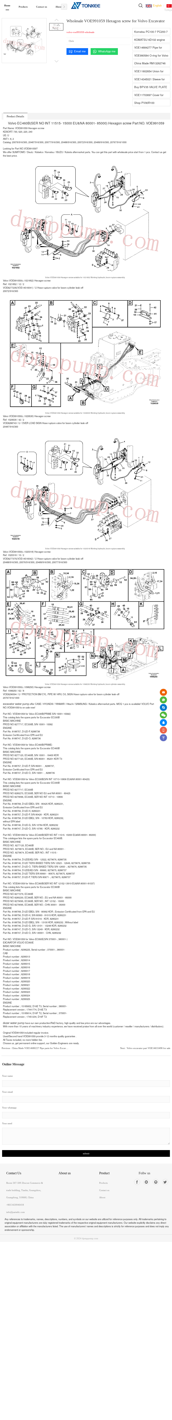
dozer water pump (13, 1023)
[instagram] (156, 1182)
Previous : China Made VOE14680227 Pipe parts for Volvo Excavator (35, 1048)
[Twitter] (165, 1182)
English (157, 5)
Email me (80, 51)
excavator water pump (16, 704)
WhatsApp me (106, 51)
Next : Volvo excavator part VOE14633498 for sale (145, 1048)
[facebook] (137, 1182)
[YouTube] (146, 1182)
